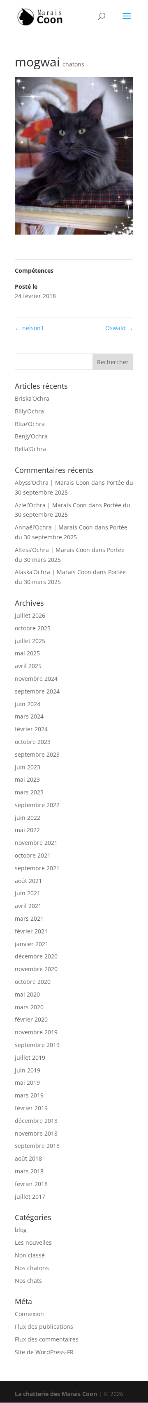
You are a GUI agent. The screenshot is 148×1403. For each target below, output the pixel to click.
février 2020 (31, 1019)
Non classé (30, 1255)
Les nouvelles (33, 1242)
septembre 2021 (37, 868)
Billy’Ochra (29, 411)
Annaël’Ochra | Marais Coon (54, 527)
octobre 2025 (33, 628)
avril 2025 (28, 666)
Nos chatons (32, 1268)
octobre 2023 (33, 742)
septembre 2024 (37, 691)
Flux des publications (44, 1326)
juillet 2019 (30, 1057)
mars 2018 (29, 1171)
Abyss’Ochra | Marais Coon (52, 482)
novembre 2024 (36, 678)
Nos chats (28, 1280)
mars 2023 (29, 792)
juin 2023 (27, 767)
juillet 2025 (30, 641)
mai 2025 (27, 653)
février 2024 (31, 729)
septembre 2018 (37, 1146)
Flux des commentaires (47, 1339)
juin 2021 (27, 893)
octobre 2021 (33, 855)
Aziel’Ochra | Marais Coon (51, 505)
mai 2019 (27, 1082)
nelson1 (29, 328)
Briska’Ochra (32, 398)
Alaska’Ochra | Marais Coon (53, 572)
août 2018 (28, 1158)
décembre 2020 (36, 956)
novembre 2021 (36, 842)
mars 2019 (29, 1095)
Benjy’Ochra (31, 436)
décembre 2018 (36, 1121)
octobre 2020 (33, 982)
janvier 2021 (32, 944)
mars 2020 (29, 1007)
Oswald (119, 328)
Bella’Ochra (30, 449)
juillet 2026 (30, 615)
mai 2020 (27, 994)
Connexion (29, 1314)
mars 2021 (29, 918)
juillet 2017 (30, 1196)
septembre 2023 (37, 754)
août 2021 (28, 881)
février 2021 (31, 931)
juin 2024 (27, 704)
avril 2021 (28, 906)
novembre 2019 (36, 1032)
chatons (73, 64)
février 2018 (31, 1184)
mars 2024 (29, 716)
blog (21, 1230)
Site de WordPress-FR (44, 1352)
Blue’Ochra (30, 424)
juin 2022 (27, 817)
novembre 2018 (36, 1133)
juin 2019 (27, 1070)
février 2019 (31, 1108)
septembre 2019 (37, 1045)
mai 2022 (27, 830)
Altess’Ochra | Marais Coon (52, 550)
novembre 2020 (36, 969)
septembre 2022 (37, 805)
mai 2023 (27, 779)
